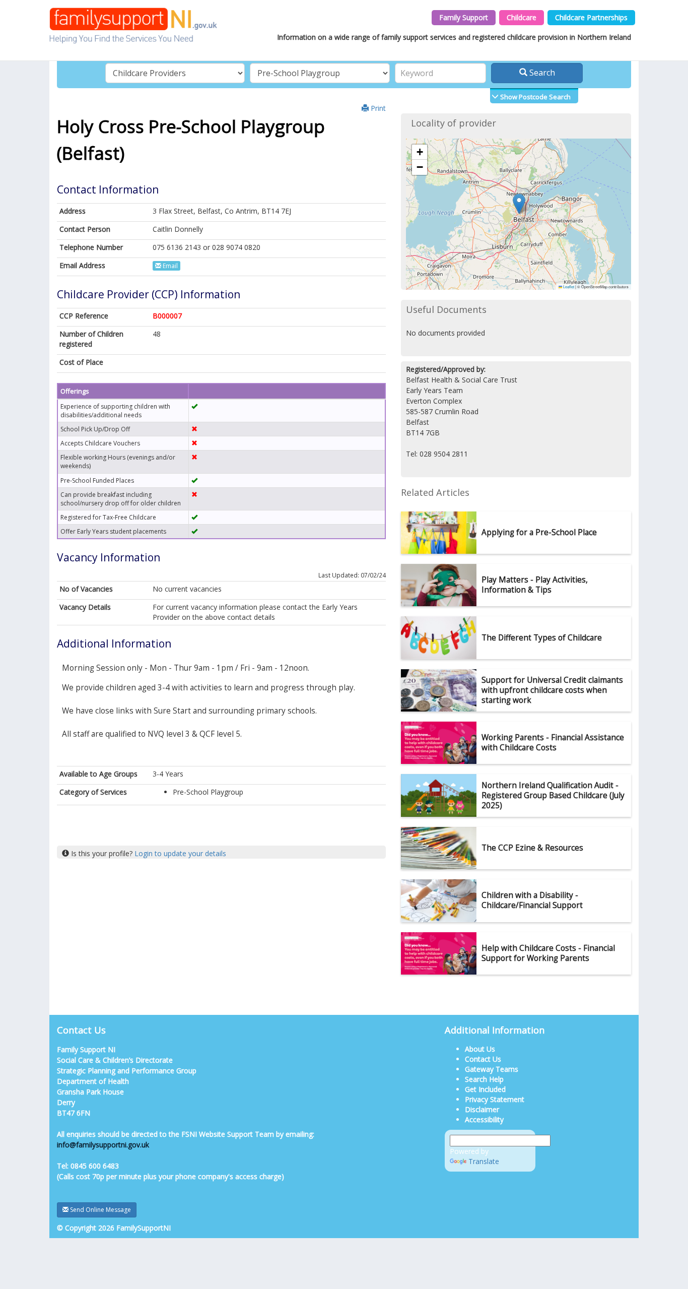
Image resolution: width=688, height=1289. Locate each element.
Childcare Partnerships (591, 17)
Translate (483, 1161)
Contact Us (483, 1059)
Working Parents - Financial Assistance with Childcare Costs (552, 742)
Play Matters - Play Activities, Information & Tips (534, 584)
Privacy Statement (494, 1099)
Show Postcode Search (535, 96)
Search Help (484, 1079)
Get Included (485, 1089)
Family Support (463, 17)
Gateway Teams (491, 1069)
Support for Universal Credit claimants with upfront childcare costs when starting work (552, 690)
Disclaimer (482, 1109)
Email (169, 266)
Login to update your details (180, 853)
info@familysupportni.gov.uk (103, 1144)
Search (541, 72)
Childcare (521, 17)
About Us (480, 1049)
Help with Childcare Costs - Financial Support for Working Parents (548, 953)
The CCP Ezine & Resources (532, 848)
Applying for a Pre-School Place (539, 532)
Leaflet (568, 286)
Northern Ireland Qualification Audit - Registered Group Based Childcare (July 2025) (553, 795)
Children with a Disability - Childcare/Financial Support (532, 900)
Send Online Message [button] (99, 1209)
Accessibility (484, 1119)
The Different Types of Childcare (541, 637)
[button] (519, 204)
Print (377, 108)
